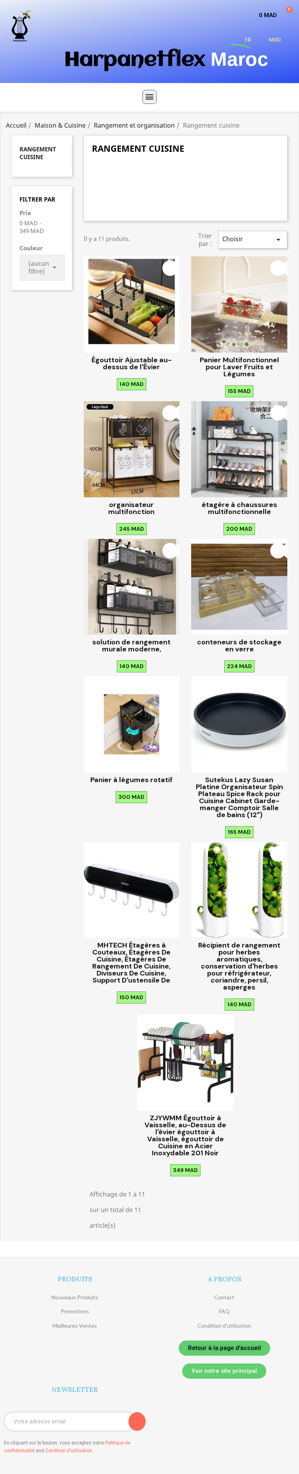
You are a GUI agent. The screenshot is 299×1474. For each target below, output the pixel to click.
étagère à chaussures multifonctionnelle (239, 508)
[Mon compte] (218, 40)
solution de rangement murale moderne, (131, 645)
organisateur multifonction (131, 508)
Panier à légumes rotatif (131, 779)
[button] (224, 1348)
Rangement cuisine (37, 153)
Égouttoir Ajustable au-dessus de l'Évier (131, 363)
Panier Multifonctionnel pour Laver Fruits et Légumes (239, 367)
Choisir (252, 239)
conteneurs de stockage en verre (239, 645)
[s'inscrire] (137, 1421)
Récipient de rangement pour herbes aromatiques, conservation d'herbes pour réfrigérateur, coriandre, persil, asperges (239, 966)
